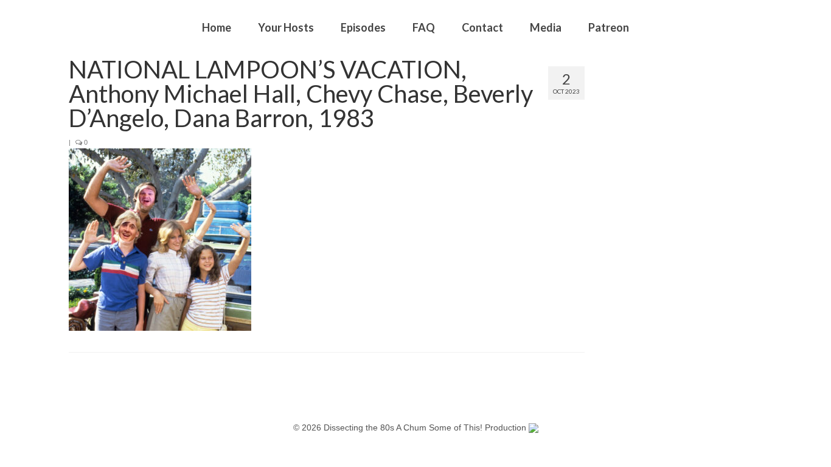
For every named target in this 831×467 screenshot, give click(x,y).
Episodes (363, 27)
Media (546, 27)
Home (216, 27)
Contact (482, 27)
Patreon (608, 27)
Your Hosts (286, 27)
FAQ (423, 27)
